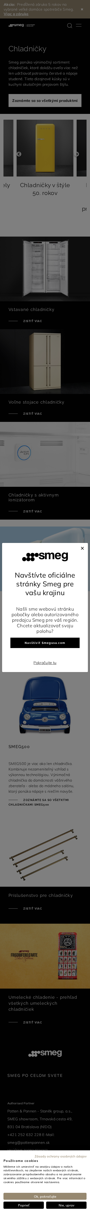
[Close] (82, 547)
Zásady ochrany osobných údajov (61, 1156)
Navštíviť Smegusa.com (45, 643)
